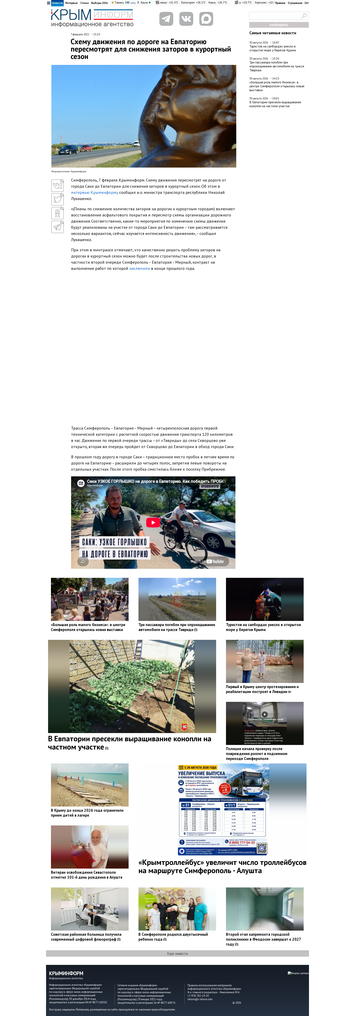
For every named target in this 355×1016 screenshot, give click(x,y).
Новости (57, 3)
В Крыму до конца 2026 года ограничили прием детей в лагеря (87, 813)
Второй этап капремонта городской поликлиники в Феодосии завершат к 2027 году (263, 939)
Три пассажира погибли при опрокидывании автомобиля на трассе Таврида (276, 66)
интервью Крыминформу (94, 192)
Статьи (84, 3)
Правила (280, 3)
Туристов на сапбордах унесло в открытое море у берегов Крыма (272, 48)
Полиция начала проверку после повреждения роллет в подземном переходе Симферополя (256, 753)
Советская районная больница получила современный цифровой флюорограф (86, 937)
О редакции (295, 3)
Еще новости (177, 953)
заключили (139, 268)
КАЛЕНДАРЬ (279, 25)
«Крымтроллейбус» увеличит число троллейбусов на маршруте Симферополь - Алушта (222, 866)
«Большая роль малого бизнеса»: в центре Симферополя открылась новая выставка (276, 86)
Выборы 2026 (99, 3)
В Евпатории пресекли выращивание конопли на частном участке (275, 104)
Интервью (71, 3)
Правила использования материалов (210, 985)
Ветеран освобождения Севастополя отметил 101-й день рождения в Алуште (86, 875)
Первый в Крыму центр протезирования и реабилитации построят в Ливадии (262, 689)
